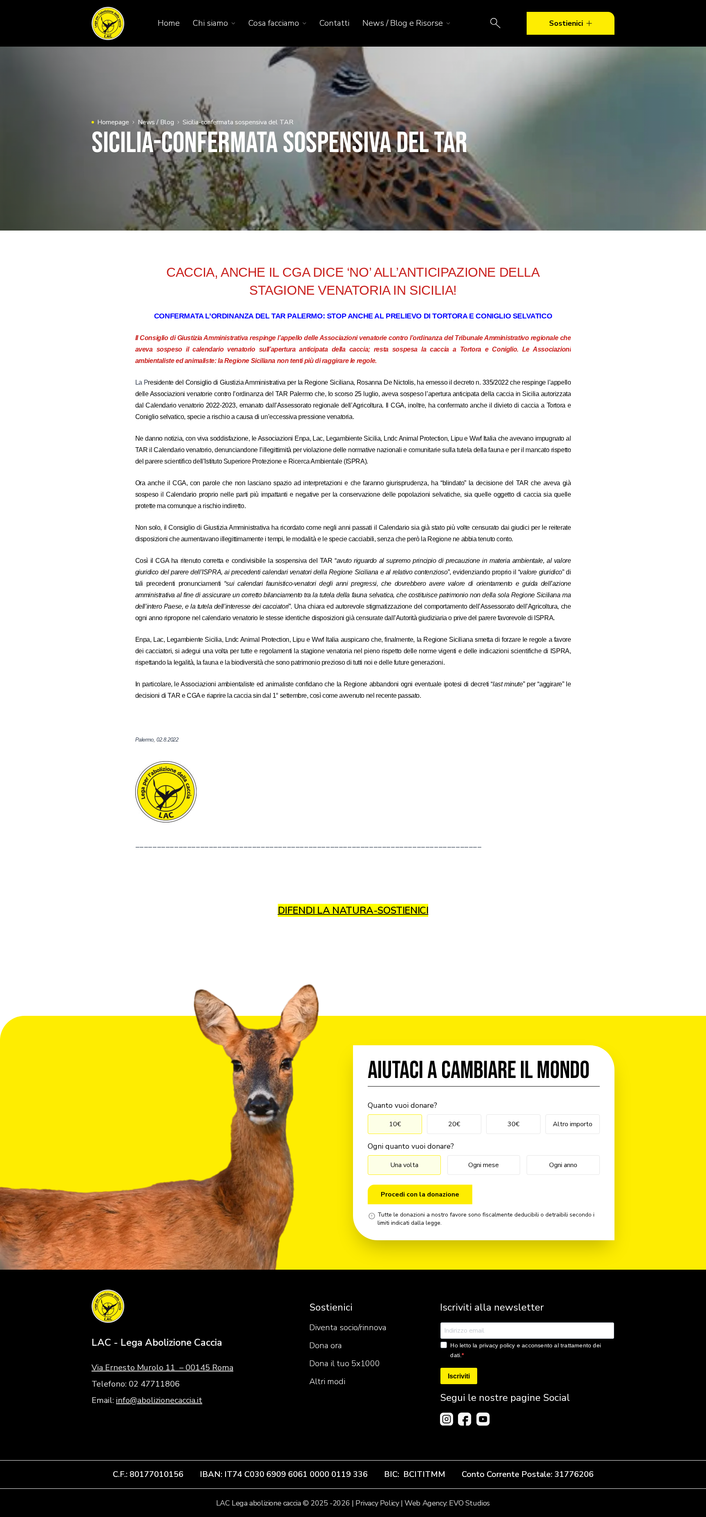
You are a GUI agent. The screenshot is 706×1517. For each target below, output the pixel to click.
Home (169, 23)
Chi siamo (210, 23)
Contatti (334, 23)
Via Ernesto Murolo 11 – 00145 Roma (162, 1367)
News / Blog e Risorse (402, 23)
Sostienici (566, 23)
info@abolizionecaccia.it (159, 1400)
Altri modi (327, 1381)
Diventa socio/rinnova (348, 1327)
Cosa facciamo (273, 23)
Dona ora (325, 1345)
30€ (513, 1124)
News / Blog (156, 122)
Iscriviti (459, 1376)
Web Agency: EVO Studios (447, 1503)
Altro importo (572, 1124)
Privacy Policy (377, 1503)
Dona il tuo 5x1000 (344, 1363)
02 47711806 (154, 1383)
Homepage (113, 122)
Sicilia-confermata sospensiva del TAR (238, 122)
